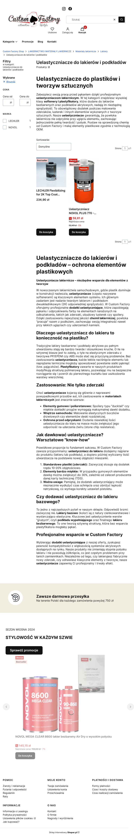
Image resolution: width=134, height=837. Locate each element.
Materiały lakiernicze (86, 51)
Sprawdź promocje (24, 650)
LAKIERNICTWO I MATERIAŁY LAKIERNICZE (49, 51)
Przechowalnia (55, 792)
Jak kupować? (11, 821)
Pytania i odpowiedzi (15, 789)
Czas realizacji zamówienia (107, 792)
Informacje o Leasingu (15, 811)
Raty (5, 796)
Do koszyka (46, 232)
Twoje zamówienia (57, 785)
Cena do (24, 96)
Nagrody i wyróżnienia (60, 818)
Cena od (7, 96)
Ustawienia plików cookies (18, 818)
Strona (118, 148)
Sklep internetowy (63, 832)
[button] (121, 20)
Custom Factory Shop (13, 51)
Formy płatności (101, 785)
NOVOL (13, 127)
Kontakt (51, 811)
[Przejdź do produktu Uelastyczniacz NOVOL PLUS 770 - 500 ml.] (84, 181)
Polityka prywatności (15, 814)
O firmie (51, 814)
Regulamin (9, 792)
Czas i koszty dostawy (105, 789)
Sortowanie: (43, 139)
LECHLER (14, 120)
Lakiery (104, 51)
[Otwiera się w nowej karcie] (64, 8)
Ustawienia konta (57, 789)
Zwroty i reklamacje (14, 785)
